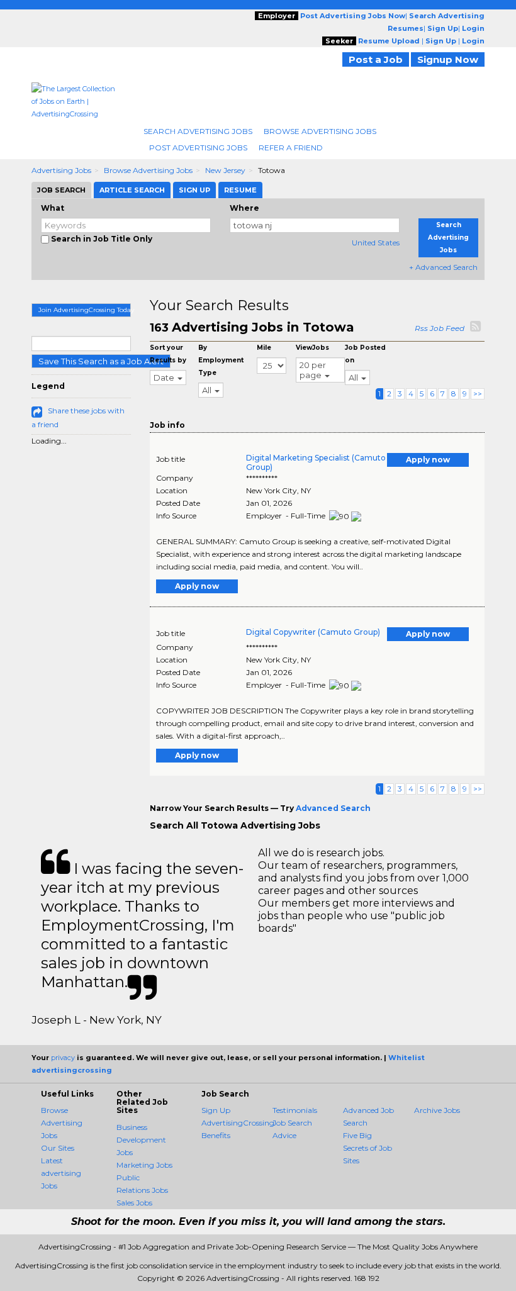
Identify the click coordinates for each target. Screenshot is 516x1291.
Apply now (428, 459)
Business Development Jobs (141, 1139)
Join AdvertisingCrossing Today (84, 310)
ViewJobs (312, 348)
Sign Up (215, 1110)
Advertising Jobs (61, 170)
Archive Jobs (437, 1110)
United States (376, 242)
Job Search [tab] (61, 190)
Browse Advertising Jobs (320, 131)
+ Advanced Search (443, 267)
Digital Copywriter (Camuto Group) (313, 632)
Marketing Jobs (144, 1165)
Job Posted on (365, 354)
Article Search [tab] (132, 190)
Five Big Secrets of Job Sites (367, 1148)
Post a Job (376, 59)
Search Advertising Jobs (197, 131)
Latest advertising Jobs (61, 1173)
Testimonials (294, 1110)
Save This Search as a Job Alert (101, 361)
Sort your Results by (168, 354)
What (52, 208)
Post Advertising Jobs (198, 147)
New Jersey (225, 170)
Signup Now (447, 59)
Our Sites (57, 1148)
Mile (264, 348)
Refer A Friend (291, 147)
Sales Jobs (134, 1202)
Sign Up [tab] (194, 190)
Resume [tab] (240, 190)
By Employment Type (221, 360)
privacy (63, 1057)
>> (477, 393)
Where (244, 208)
